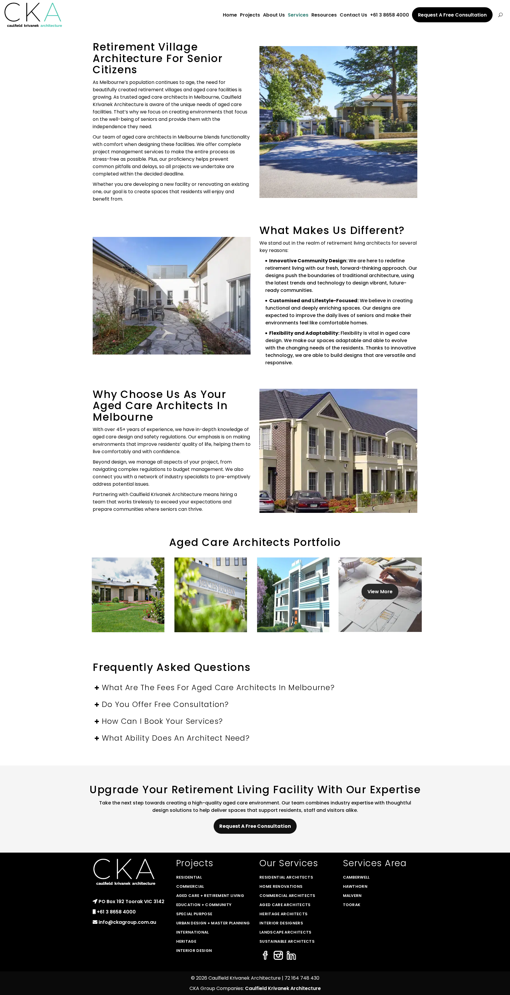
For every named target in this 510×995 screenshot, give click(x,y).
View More (380, 591)
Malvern (352, 895)
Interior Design (194, 950)
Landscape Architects (285, 932)
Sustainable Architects (287, 941)
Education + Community (204, 905)
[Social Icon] (265, 956)
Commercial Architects (287, 895)
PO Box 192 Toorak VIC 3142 (131, 901)
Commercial (190, 886)
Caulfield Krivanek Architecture (283, 988)
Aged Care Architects (285, 905)
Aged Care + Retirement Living (210, 895)
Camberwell (356, 877)
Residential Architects (286, 877)
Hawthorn (355, 886)
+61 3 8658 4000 (116, 911)
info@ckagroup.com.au (127, 922)
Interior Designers (281, 923)
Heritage (186, 941)
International (192, 932)
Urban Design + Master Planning (213, 923)
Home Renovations (281, 886)
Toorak (352, 905)
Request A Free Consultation (255, 826)
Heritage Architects (283, 914)
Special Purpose (194, 914)
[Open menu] (500, 14)
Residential (189, 877)
